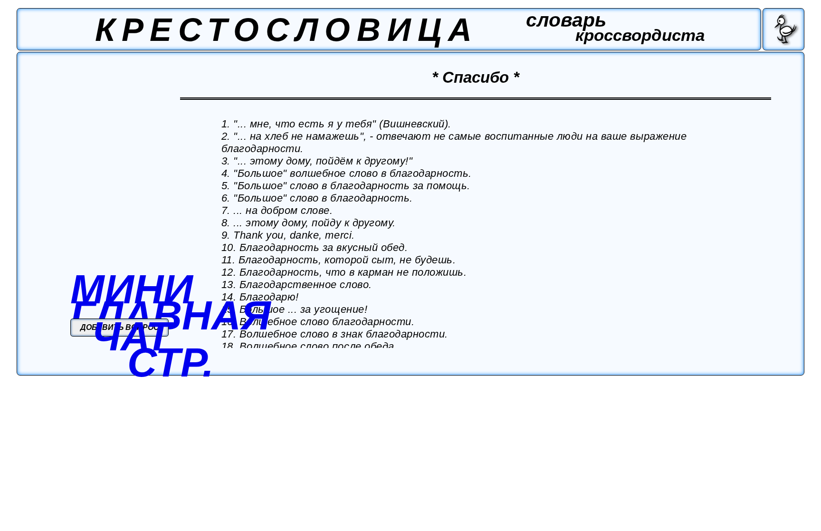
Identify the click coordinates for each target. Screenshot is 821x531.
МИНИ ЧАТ (131, 312)
